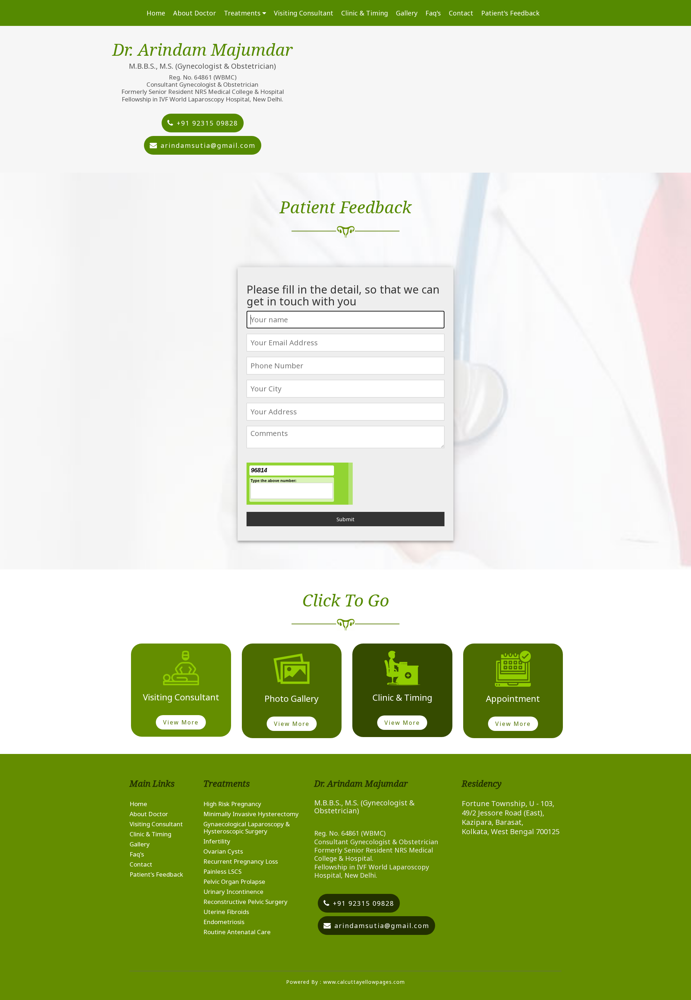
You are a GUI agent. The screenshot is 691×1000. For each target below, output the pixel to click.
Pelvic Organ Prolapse (234, 881)
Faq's (433, 13)
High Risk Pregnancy (232, 804)
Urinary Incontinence (233, 891)
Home (155, 13)
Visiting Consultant (303, 13)
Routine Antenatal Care (237, 932)
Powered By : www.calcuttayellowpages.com (345, 981)
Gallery (406, 13)
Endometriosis (223, 922)
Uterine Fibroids (226, 912)
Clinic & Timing (364, 13)
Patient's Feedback (510, 13)
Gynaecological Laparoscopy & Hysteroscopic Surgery (246, 827)
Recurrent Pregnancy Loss (240, 861)
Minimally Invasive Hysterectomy (251, 814)
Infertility (216, 841)
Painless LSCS (222, 871)
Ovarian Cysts (223, 851)
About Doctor (194, 13)
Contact (461, 13)
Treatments (243, 13)
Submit (345, 519)
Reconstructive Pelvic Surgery (245, 901)
